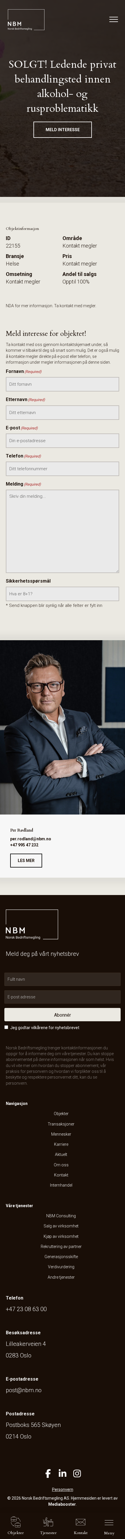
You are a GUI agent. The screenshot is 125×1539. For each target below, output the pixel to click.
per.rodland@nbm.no (30, 839)
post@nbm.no (24, 1390)
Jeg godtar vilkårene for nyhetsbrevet (44, 1027)
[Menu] (112, 20)
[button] (62, 130)
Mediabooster (62, 1504)
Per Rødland (21, 830)
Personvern (62, 1489)
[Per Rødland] (62, 727)
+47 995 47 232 (24, 845)
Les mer (26, 860)
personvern (16, 1083)
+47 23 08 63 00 (26, 1309)
